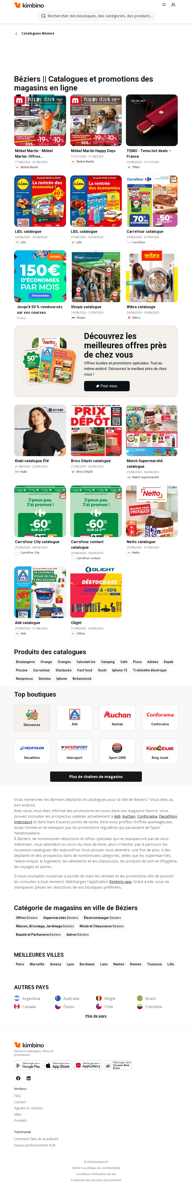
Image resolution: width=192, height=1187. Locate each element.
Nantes (118, 964)
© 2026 (96, 1162)
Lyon (70, 964)
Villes (18, 1114)
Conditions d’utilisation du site (96, 1174)
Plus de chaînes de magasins (96, 776)
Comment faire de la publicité (36, 1139)
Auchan (128, 816)
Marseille (37, 964)
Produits (20, 1120)
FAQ (17, 1095)
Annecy (55, 964)
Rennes (135, 964)
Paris (20, 964)
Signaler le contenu (28, 1108)
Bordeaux (87, 964)
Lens (104, 964)
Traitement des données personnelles (96, 1180)
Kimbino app (120, 881)
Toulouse (154, 964)
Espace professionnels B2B (34, 1145)
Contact (20, 1102)
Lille (170, 964)
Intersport (23, 821)
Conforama (147, 816)
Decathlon (168, 816)
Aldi (117, 816)
